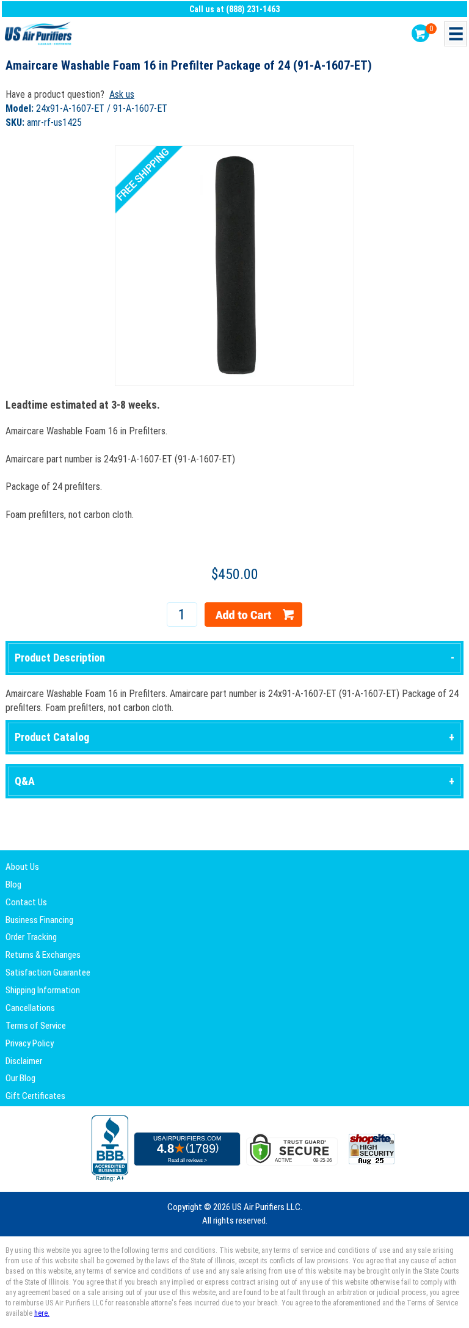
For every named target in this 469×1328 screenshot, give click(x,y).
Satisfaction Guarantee (47, 972)
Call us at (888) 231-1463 (234, 9)
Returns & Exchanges (43, 954)
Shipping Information (42, 990)
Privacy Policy (29, 1043)
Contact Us (26, 902)
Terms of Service (35, 1025)
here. (41, 1313)
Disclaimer (23, 1061)
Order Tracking (31, 937)
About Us (22, 866)
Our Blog (20, 1078)
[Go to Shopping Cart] (420, 33)
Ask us (121, 94)
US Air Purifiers (40, 33)
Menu (455, 33)
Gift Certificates (35, 1095)
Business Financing (39, 919)
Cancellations (30, 1007)
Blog (13, 884)
